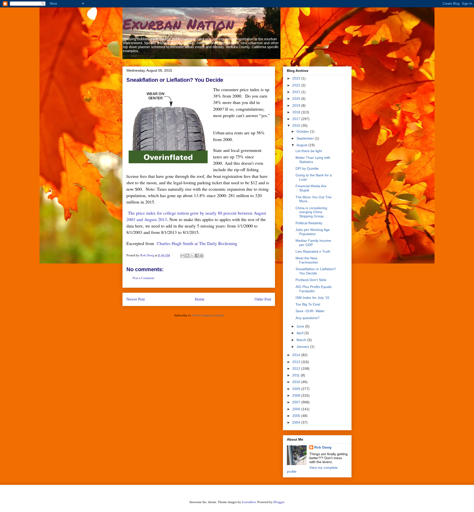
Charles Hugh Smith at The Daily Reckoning (197, 243)
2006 (296, 409)
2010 (296, 382)
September (305, 138)
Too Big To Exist (308, 304)
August (302, 145)
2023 (296, 78)
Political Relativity (309, 223)
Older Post (263, 299)
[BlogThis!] (187, 255)
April (300, 333)
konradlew (249, 502)
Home (199, 299)
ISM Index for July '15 (312, 298)
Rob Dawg (323, 447)
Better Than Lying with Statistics (313, 160)
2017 (296, 119)
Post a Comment (143, 278)
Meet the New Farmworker (307, 260)
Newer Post (135, 299)
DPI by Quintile (307, 168)
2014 (296, 355)
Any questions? (307, 318)
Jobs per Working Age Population (313, 232)
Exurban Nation (178, 23)
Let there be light (309, 151)
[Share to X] (192, 255)
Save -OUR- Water (310, 311)
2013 (296, 362)
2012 (296, 368)
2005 (296, 416)
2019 (296, 105)
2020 (296, 99)
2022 (296, 85)
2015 (296, 125)
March (301, 340)
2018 (296, 112)
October (303, 131)
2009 (296, 389)
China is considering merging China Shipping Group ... (312, 212)
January (303, 346)
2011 (296, 375)
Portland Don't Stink (311, 280)
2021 (296, 92)
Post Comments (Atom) (208, 315)
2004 (296, 422)
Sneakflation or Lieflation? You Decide (316, 271)
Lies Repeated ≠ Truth (313, 251)
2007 (296, 402)
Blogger (279, 502)
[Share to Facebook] (196, 255)
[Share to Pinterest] (201, 255)
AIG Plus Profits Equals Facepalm (314, 289)
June (300, 326)
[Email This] (182, 255)
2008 (296, 395)
